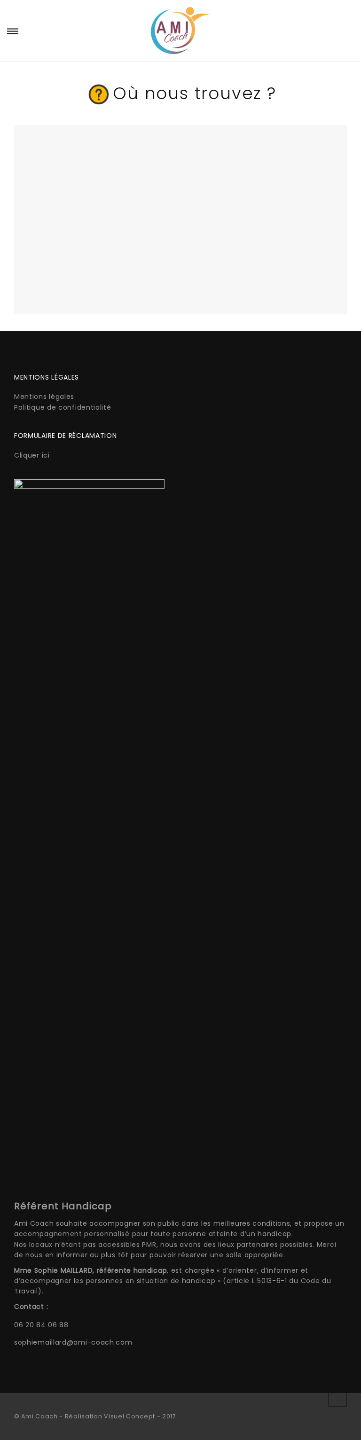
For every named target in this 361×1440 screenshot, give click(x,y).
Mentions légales (44, 396)
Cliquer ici (32, 455)
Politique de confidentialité (62, 407)
